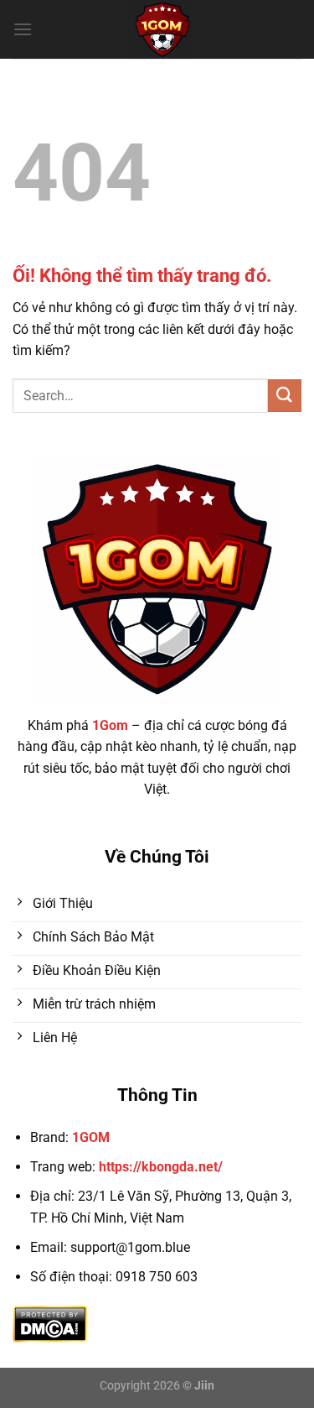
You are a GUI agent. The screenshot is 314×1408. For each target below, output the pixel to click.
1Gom (110, 725)
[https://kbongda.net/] (162, 29)
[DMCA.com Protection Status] (50, 1323)
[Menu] (23, 29)
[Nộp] (284, 395)
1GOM (91, 1137)
